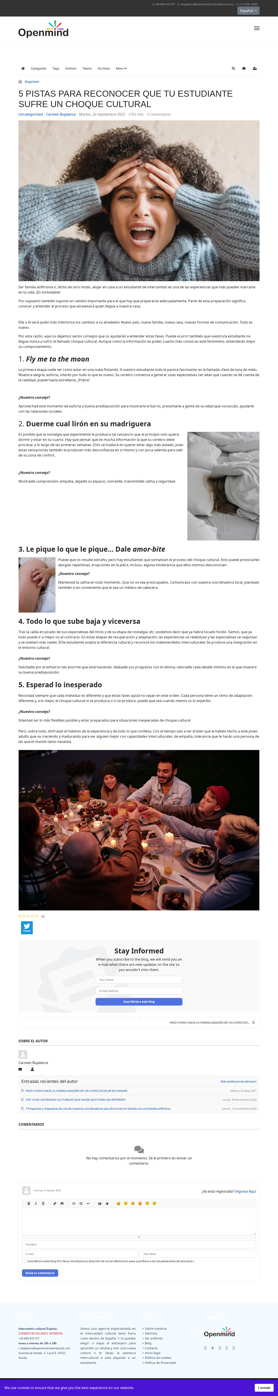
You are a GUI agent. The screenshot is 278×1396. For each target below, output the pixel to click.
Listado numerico (80, 1203)
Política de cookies (158, 1358)
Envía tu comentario (40, 1273)
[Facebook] (205, 1348)
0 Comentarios (159, 114)
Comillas (99, 1203)
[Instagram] (226, 1348)
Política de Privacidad (160, 1363)
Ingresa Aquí (245, 1191)
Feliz (118, 1203)
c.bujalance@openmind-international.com (207, 4)
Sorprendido (133, 1203)
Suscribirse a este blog (139, 1002)
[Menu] (257, 30)
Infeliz (147, 1203)
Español (247, 10)
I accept (264, 1388)
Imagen (62, 1203)
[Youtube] (219, 1348)
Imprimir (32, 81)
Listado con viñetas (73, 1203)
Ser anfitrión (154, 1338)
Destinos (151, 1333)
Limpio (106, 1203)
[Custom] (233, 1348)
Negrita (28, 1203)
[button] (121, 68)
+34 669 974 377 (165, 4)
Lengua (140, 1203)
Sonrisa (125, 1203)
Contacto (151, 1348)
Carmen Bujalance (61, 114)
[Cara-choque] (139, 200)
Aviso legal (153, 1353)
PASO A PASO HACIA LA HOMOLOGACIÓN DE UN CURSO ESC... (210, 1022)
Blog (148, 1343)
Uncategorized (30, 114)
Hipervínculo (54, 1203)
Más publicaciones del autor (239, 1081)
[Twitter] (212, 1348)
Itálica (35, 1203)
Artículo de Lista (88, 1203)
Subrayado (43, 1203)
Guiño (154, 1203)
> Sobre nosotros (154, 1328)
